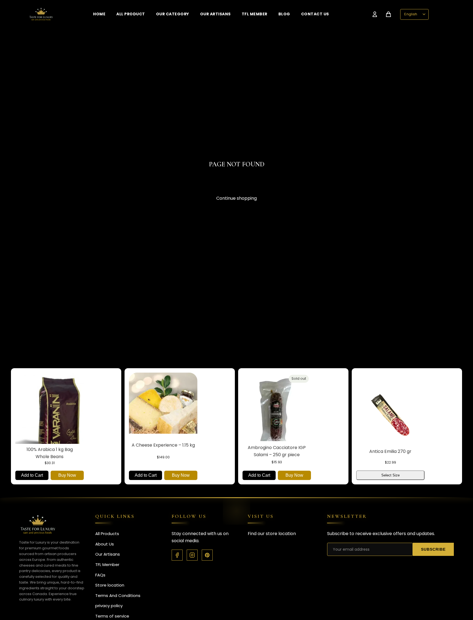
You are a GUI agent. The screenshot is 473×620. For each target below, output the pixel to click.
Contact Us (315, 14)
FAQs (100, 575)
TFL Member (254, 14)
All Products (107, 533)
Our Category (172, 14)
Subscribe (433, 549)
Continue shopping (236, 198)
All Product (130, 14)
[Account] (374, 14)
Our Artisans (215, 14)
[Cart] (388, 14)
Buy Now (67, 475)
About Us (104, 544)
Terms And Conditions (117, 595)
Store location (109, 585)
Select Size (390, 475)
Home (99, 14)
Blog (284, 14)
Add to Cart (32, 475)
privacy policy (109, 605)
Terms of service (112, 616)
